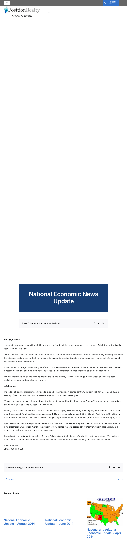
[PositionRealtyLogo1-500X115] (22, 6)
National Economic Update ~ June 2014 (59, 521)
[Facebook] (94, 323)
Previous (10, 479)
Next (119, 479)
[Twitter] (98, 323)
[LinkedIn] (103, 323)
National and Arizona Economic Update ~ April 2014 (104, 533)
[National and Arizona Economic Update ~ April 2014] (105, 499)
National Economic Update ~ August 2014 (19, 521)
